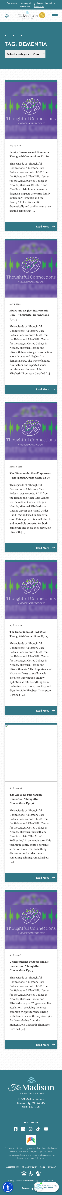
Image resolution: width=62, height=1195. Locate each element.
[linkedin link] (23, 1129)
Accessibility (12, 1167)
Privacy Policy (29, 1167)
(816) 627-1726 (31, 1106)
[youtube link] (46, 1129)
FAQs (42, 1167)
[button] (7, 1187)
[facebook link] (15, 1129)
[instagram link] (30, 1129)
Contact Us (39, 6)
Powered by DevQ (31, 1188)
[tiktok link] (38, 1129)
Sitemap (52, 1167)
